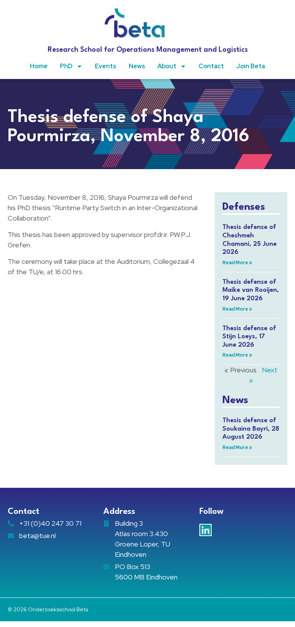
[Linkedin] (205, 530)
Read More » (237, 263)
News (137, 66)
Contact (211, 66)
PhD (66, 66)
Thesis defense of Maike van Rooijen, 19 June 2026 (250, 290)
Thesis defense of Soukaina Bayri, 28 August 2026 (250, 428)
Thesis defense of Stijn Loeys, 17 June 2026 (249, 336)
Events (105, 66)
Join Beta (250, 66)
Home (39, 66)
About (166, 66)
